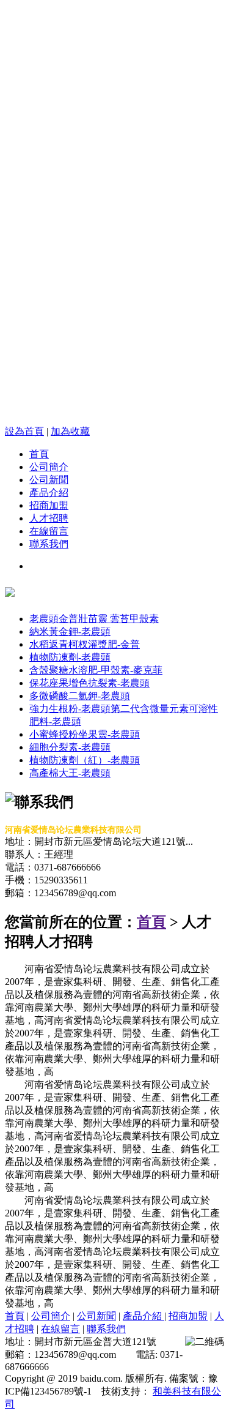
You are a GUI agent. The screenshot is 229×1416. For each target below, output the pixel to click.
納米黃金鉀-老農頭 (70, 631)
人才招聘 (48, 518)
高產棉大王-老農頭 (70, 773)
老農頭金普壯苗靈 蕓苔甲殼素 (94, 618)
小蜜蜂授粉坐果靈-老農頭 (84, 734)
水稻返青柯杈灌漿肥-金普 (84, 644)
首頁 (39, 454)
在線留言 (48, 531)
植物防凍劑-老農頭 (70, 657)
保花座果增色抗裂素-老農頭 (89, 683)
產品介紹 (48, 492)
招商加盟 (48, 505)
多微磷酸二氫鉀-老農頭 (79, 696)
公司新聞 (48, 479)
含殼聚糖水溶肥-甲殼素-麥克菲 (95, 670)
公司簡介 (48, 467)
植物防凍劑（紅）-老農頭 (84, 760)
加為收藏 (70, 431)
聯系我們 (48, 544)
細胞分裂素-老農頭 (70, 747)
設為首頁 (24, 431)
